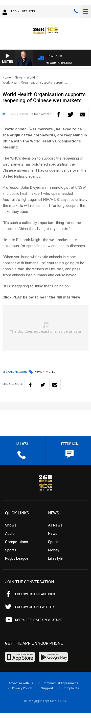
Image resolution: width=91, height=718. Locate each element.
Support (47, 688)
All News (55, 525)
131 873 (76, 11)
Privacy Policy (22, 688)
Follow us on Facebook (35, 594)
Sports (10, 550)
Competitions (16, 542)
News (18, 77)
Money (53, 550)
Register (28, 11)
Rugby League (16, 558)
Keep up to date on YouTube (38, 620)
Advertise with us (20, 683)
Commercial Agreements (60, 683)
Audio (10, 533)
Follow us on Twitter (34, 607)
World (31, 77)
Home (7, 77)
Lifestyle (55, 558)
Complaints (70, 688)
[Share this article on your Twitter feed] (70, 114)
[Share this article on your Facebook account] (58, 114)
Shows (10, 525)
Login (15, 11)
